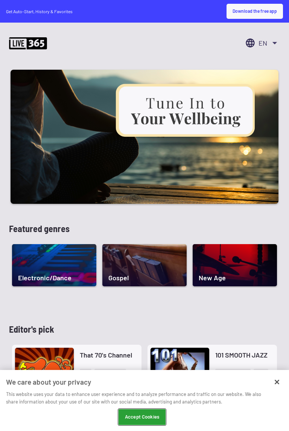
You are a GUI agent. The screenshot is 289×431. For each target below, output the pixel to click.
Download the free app (255, 11)
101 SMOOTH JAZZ (241, 355)
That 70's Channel (106, 355)
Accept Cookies (142, 417)
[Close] (277, 382)
